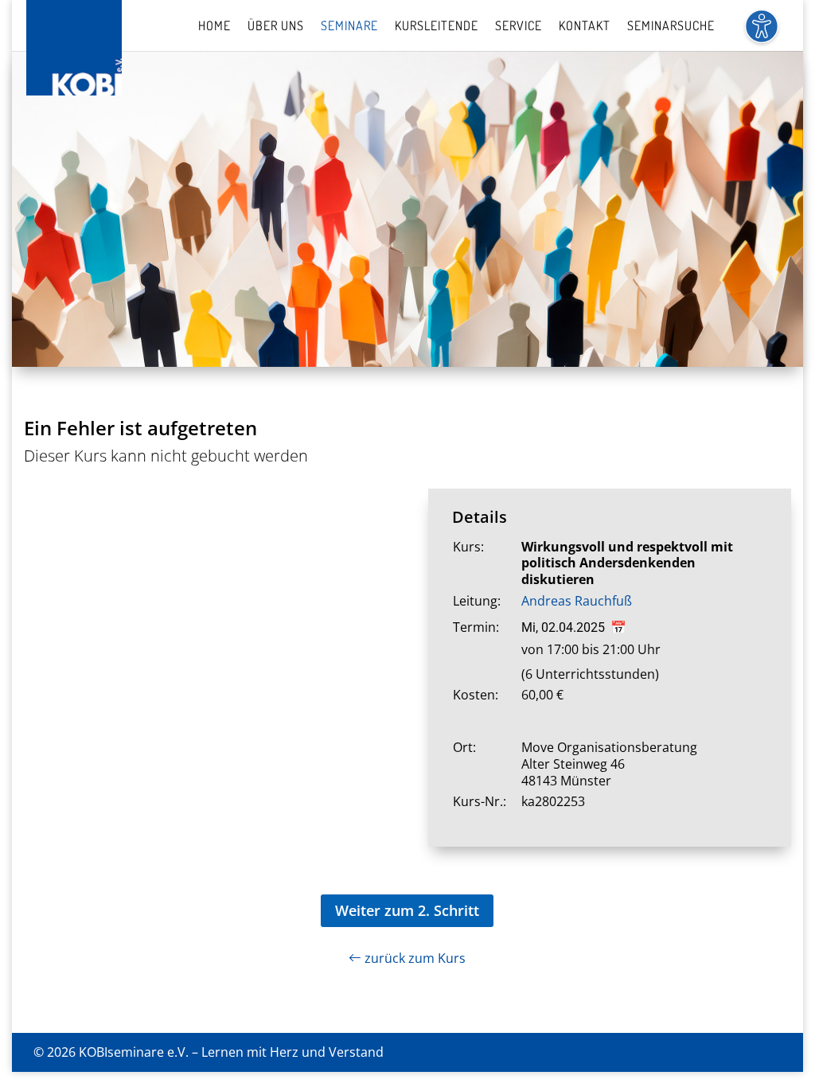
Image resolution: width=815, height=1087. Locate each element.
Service (518, 26)
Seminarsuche (671, 26)
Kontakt (584, 26)
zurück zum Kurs (413, 958)
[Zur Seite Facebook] (743, 1053)
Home (214, 26)
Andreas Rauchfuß (576, 601)
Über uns (276, 26)
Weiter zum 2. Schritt (407, 910)
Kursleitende (436, 26)
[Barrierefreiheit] (761, 35)
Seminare (349, 26)
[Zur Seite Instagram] (775, 1053)
